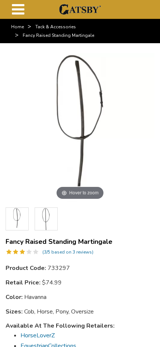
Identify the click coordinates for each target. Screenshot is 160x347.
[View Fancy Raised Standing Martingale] (46, 218)
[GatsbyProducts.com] (80, 9)
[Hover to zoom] (80, 127)
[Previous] (16, 219)
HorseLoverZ (37, 335)
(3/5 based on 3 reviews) (67, 252)
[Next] (143, 219)
